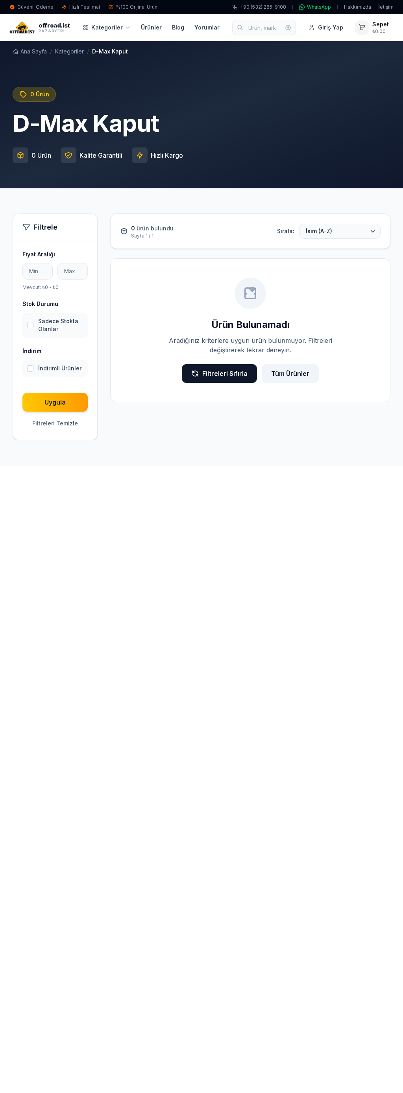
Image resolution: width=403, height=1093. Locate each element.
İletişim (385, 7)
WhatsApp (319, 7)
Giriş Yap (330, 27)
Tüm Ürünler (290, 373)
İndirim (31, 351)
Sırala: (285, 231)
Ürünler (151, 27)
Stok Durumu (40, 303)
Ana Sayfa (33, 51)
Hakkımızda (357, 7)
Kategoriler (107, 27)
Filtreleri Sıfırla (225, 373)
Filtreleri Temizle (55, 423)
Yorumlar (207, 27)
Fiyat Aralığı (38, 254)
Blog (178, 27)
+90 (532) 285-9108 (263, 7)
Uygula (55, 402)
